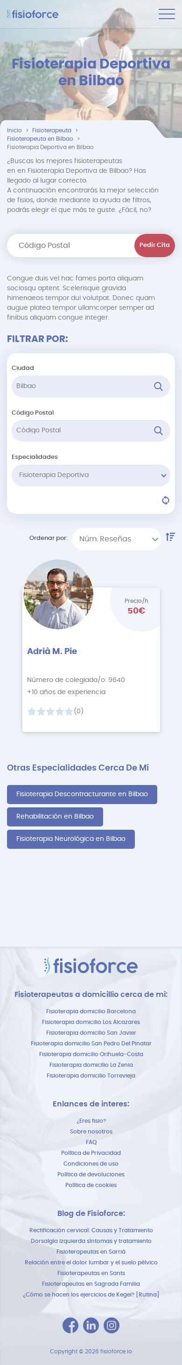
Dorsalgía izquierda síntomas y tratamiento (91, 1241)
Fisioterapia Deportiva (54, 475)
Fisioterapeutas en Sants (91, 1273)
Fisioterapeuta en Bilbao (40, 139)
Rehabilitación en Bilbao (55, 816)
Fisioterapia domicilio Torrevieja (91, 1075)
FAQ (91, 1142)
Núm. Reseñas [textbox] (105, 539)
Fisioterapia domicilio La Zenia (91, 1065)
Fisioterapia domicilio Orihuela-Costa (91, 1054)
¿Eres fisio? (91, 1121)
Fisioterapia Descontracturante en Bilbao (82, 794)
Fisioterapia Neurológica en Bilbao (71, 839)
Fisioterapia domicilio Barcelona (91, 1011)
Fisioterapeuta (51, 130)
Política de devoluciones (91, 1174)
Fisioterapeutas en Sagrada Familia (91, 1284)
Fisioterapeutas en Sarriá (91, 1252)
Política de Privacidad (91, 1153)
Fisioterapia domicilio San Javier (91, 1033)
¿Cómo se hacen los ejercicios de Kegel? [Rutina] (91, 1294)
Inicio (14, 130)
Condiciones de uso (91, 1164)
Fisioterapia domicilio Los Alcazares (91, 1022)
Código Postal (33, 413)
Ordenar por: (48, 538)
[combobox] (116, 539)
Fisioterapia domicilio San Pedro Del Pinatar (91, 1043)
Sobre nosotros (91, 1131)
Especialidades (35, 457)
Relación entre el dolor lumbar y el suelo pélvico (91, 1262)
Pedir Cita (155, 245)
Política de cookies (91, 1185)
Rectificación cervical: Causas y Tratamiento (91, 1230)
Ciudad (23, 368)
